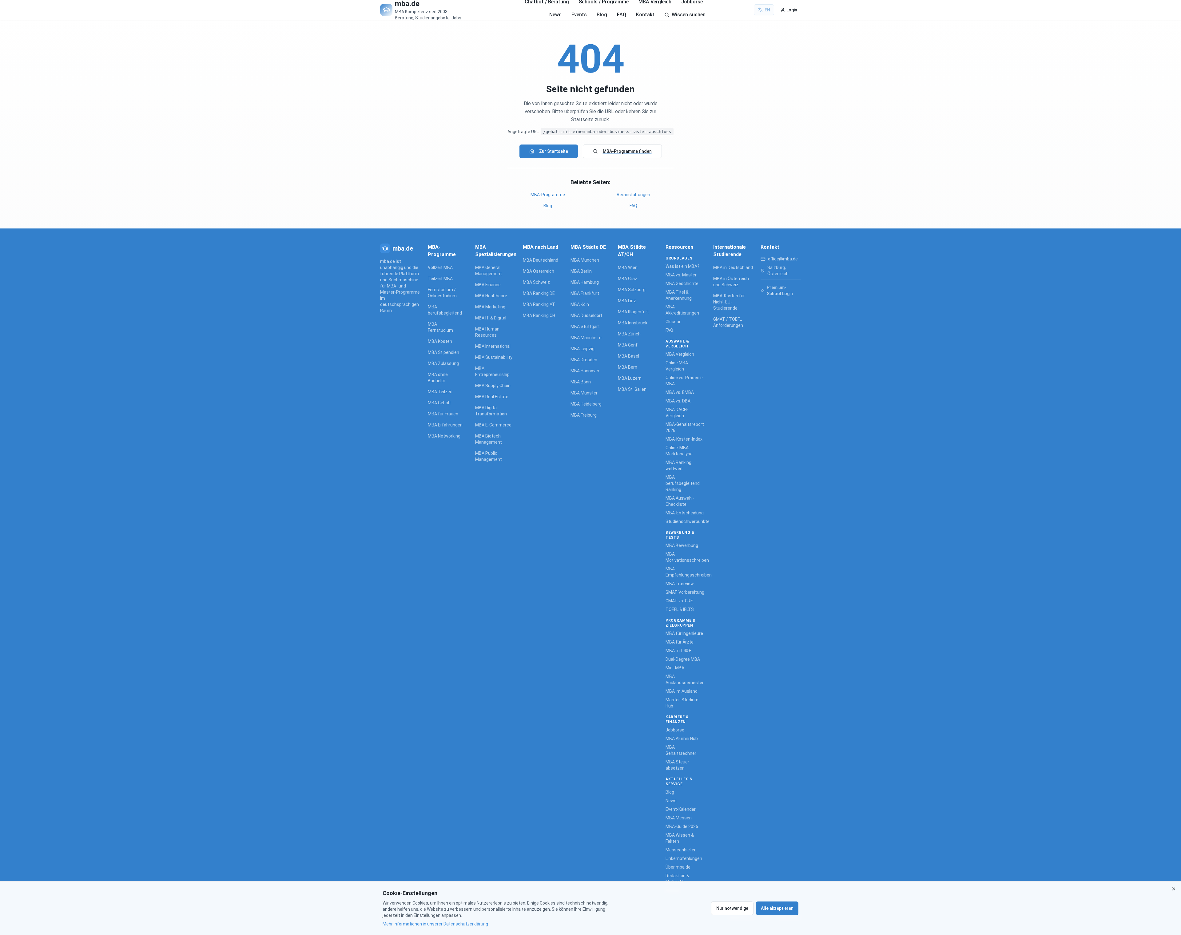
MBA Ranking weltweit (678, 465)
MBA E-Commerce (493, 424)
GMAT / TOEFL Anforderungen (728, 322)
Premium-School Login (780, 290)
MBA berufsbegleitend (445, 309)
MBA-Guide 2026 (682, 826)
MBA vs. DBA (678, 400)
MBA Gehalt (439, 402)
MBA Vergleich (680, 354)
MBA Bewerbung (682, 545)
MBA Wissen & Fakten (680, 838)
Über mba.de (678, 867)
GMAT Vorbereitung (685, 592)
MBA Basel (628, 356)
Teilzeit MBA (440, 278)
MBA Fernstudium (440, 327)
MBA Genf (628, 345)
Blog (602, 15)
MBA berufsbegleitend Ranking (683, 483)
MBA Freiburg (584, 415)
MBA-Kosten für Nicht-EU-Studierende (729, 302)
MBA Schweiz (536, 282)
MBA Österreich (538, 271)
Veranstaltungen (633, 194)
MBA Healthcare (491, 295)
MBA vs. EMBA (680, 392)
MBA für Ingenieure (684, 633)
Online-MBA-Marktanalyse (679, 450)
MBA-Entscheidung (685, 512)
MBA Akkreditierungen (682, 309)
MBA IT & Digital (490, 317)
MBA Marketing (490, 306)
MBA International (493, 346)
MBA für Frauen (443, 413)
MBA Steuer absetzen (677, 765)
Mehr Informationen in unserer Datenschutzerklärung (435, 923)
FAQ (621, 15)
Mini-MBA (675, 667)
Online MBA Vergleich (677, 365)
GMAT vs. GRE (679, 600)
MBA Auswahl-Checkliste (680, 501)
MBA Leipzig (582, 348)
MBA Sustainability (493, 357)
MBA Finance (488, 284)
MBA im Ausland (682, 691)
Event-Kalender (681, 809)
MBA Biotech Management (488, 439)
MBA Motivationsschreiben (686, 557)
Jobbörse (675, 729)
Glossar (673, 321)
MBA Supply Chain (493, 385)
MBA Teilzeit (440, 391)
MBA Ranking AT (539, 304)
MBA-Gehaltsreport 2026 (685, 427)
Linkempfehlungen (684, 858)
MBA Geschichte (682, 283)
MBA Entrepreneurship (492, 371)
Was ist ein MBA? (682, 266)
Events (579, 15)
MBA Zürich (629, 333)
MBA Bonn (581, 381)
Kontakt (645, 15)
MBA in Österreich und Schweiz (731, 281)
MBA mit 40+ (678, 650)
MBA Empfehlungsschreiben (686, 571)
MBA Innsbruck (632, 322)
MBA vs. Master (681, 274)
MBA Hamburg (585, 282)
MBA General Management (488, 270)
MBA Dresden (584, 359)
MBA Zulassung (443, 363)
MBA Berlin (581, 271)
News (555, 15)
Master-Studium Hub (682, 702)
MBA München (585, 260)
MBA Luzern (630, 378)
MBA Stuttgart (585, 326)
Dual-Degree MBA (683, 659)
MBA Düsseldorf (586, 315)
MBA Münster (584, 392)
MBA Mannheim (586, 337)
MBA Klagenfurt (633, 311)
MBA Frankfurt (585, 293)
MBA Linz (627, 300)
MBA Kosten (440, 341)
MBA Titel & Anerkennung (679, 295)
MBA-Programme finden (627, 151)
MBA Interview (680, 583)
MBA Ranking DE (539, 293)
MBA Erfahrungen (445, 424)
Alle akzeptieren (777, 908)
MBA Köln (580, 304)
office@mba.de (783, 258)
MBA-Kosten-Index (684, 439)
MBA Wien (628, 267)
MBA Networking (444, 436)
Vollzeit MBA (440, 267)
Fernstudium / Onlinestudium (442, 292)
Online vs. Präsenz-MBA (684, 380)
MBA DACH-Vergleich (677, 412)
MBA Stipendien (443, 352)
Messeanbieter (681, 849)
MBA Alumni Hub (682, 738)
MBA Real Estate (491, 396)
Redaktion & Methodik (677, 878)
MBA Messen (679, 817)
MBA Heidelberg (586, 404)
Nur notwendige (732, 908)
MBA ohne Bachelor (438, 377)
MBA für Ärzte (680, 642)
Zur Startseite (553, 151)
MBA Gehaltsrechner (681, 750)
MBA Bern (627, 367)
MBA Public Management (488, 456)
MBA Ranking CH (539, 315)
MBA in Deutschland (733, 267)
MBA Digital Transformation (491, 410)
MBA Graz (627, 278)
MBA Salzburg (632, 289)
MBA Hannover (585, 370)
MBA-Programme (548, 194)
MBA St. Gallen (632, 389)
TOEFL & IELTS (680, 609)
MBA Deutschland (540, 260)
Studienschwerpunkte (686, 521)
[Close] (1174, 889)
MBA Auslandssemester (685, 679)
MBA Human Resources (487, 332)
